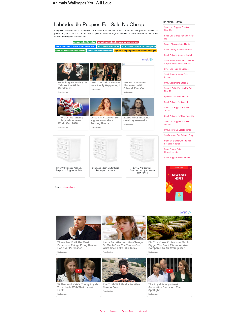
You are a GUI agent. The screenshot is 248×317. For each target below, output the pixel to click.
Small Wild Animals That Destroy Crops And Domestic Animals (179, 62)
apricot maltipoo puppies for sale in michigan (135, 50)
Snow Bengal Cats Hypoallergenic (172, 150)
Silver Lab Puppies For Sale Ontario (176, 123)
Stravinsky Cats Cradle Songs (177, 129)
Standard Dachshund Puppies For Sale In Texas (177, 142)
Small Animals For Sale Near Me (179, 115)
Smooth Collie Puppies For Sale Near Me (178, 90)
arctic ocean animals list (108, 46)
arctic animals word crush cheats (70, 50)
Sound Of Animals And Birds (177, 44)
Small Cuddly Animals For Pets (178, 49)
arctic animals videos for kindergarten (139, 46)
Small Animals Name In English (178, 55)
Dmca (102, 311)
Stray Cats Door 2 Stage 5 (176, 82)
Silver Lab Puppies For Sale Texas (176, 109)
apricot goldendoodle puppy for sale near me (118, 42)
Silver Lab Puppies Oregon (176, 68)
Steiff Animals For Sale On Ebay (178, 135)
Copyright (143, 311)
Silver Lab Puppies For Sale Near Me (176, 29)
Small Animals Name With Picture (176, 76)
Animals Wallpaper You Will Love (82, 2)
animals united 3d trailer (84, 42)
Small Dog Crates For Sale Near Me (178, 37)
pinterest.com (69, 187)
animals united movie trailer (100, 50)
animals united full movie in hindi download (75, 46)
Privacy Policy (128, 311)
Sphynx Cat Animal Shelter (176, 96)
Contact (113, 311)
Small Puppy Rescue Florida (177, 157)
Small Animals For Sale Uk (176, 102)
